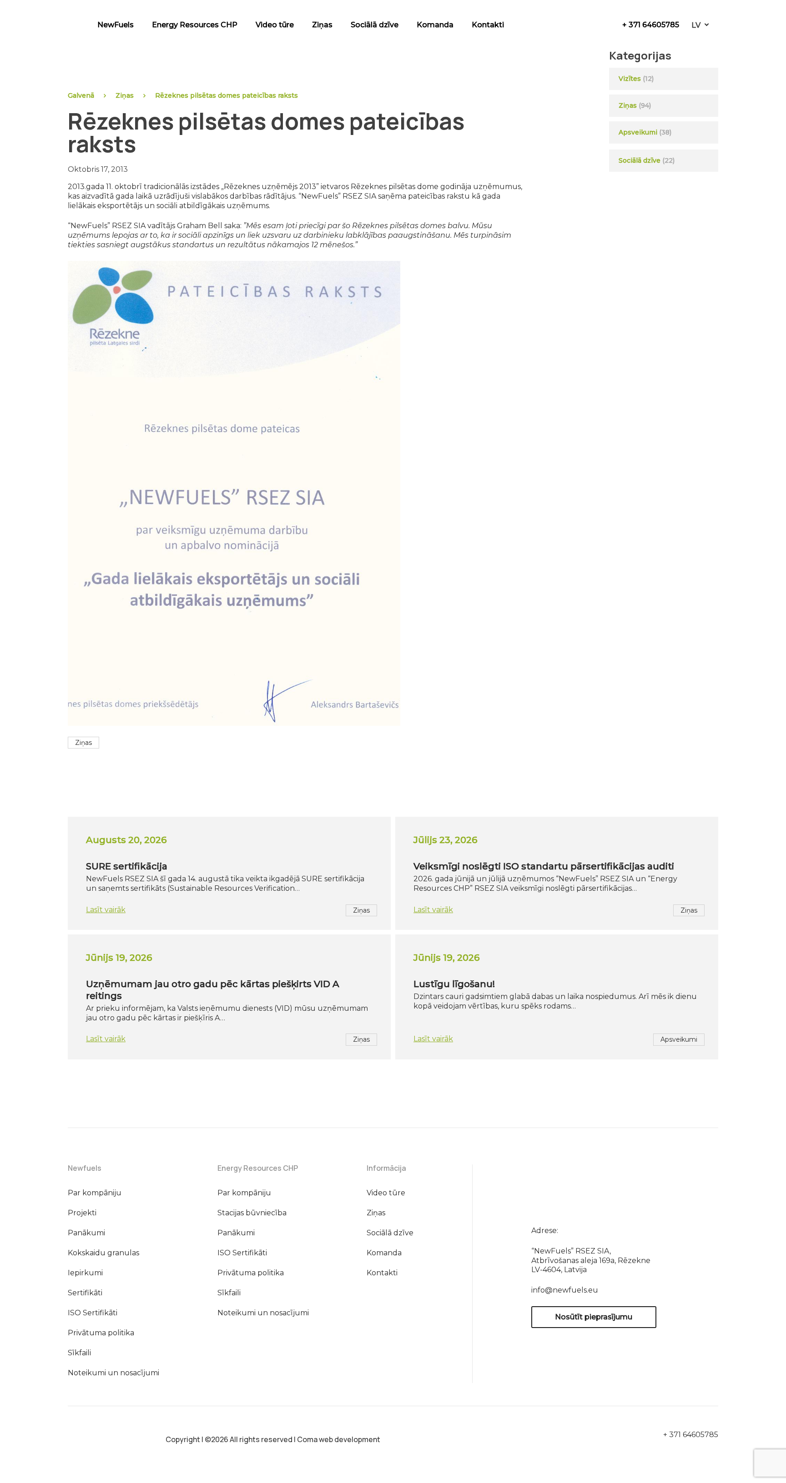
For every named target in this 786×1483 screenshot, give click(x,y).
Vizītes (630, 79)
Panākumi (86, 1232)
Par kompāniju (94, 1192)
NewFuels (115, 24)
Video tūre (275, 24)
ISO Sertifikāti (92, 1312)
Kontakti (488, 24)
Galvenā (81, 95)
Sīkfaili (79, 1352)
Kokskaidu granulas (103, 1252)
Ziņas (322, 24)
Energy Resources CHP (194, 24)
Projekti (82, 1212)
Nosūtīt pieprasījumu (593, 1317)
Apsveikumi (638, 132)
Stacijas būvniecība (252, 1212)
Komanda (435, 24)
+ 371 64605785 (650, 24)
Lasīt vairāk (106, 909)
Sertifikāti (85, 1292)
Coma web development (338, 1439)
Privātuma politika (101, 1332)
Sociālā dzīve (374, 24)
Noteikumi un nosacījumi (113, 1372)
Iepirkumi (85, 1272)
